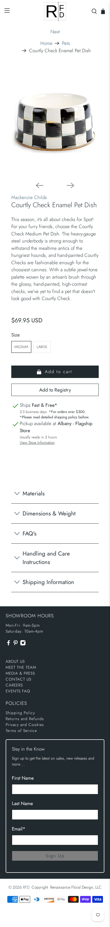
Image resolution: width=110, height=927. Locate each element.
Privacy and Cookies (25, 724)
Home (46, 43)
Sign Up (55, 855)
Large (42, 346)
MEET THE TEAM (21, 667)
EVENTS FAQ (18, 691)
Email (18, 828)
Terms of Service (21, 730)
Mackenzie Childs (29, 197)
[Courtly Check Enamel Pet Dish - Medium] (55, 121)
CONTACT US (18, 679)
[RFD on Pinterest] (15, 644)
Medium (21, 346)
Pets (66, 43)
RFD (26, 887)
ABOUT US (15, 661)
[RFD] (55, 11)
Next (55, 31)
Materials (34, 493)
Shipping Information (48, 582)
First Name (23, 778)
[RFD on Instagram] (23, 644)
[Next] (70, 185)
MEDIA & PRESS (20, 673)
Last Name (22, 803)
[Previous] (39, 185)
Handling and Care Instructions (46, 557)
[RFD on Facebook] (8, 644)
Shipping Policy (20, 713)
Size (15, 334)
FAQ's (29, 533)
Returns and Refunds (25, 719)
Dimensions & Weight (49, 513)
